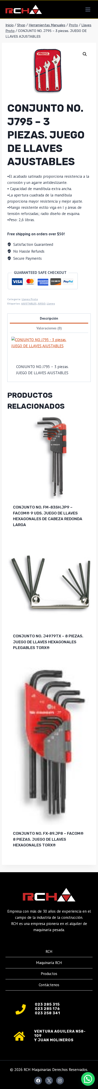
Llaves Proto (30, 299)
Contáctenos (49, 984)
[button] (85, 54)
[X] (49, 1080)
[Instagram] (60, 1080)
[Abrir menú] (88, 9)
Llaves (51, 303)
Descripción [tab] (49, 318)
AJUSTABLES (28, 303)
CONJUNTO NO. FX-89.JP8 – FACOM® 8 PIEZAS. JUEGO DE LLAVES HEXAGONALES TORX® (48, 839)
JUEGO (42, 303)
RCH (49, 951)
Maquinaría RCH (49, 962)
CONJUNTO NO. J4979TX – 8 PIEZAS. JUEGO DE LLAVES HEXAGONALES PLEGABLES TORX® (48, 642)
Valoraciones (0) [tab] (49, 328)
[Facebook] (38, 1080)
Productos (49, 973)
